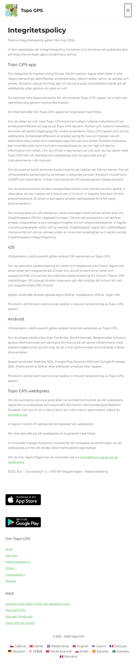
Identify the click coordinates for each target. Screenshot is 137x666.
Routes (10, 581)
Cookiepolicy (15, 574)
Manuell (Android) (19, 616)
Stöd (8, 549)
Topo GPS (32, 10)
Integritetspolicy (18, 562)
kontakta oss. (18, 414)
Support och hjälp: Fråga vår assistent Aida (37, 604)
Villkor (10, 568)
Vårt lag (11, 555)
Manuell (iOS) (15, 610)
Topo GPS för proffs (20, 623)
